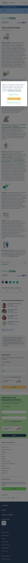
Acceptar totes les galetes (14, 98)
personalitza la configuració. (14, 90)
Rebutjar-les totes (13, 94)
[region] (14, 93)
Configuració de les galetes (13, 102)
